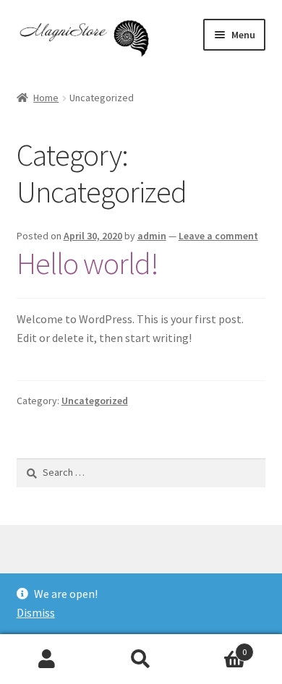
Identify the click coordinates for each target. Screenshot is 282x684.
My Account (47, 659)
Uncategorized (94, 400)
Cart (217, 646)
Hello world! (87, 263)
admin (151, 235)
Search (141, 659)
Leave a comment (218, 235)
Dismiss (36, 612)
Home (46, 97)
